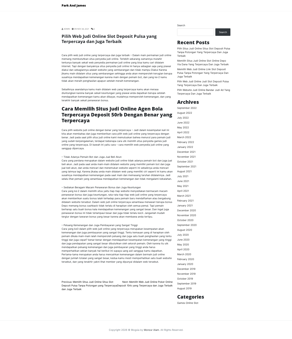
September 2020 (187, 225)
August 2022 (184, 112)
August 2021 (184, 171)
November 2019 (186, 273)
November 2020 (186, 215)
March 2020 (184, 254)
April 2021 (183, 190)
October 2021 (185, 161)
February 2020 (185, 259)
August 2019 (184, 288)
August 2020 (184, 229)
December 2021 (186, 151)
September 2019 (186, 283)
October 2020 (185, 220)
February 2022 (185, 142)
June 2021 (183, 181)
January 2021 (185, 205)
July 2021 (182, 176)
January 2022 (185, 146)
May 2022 (183, 127)
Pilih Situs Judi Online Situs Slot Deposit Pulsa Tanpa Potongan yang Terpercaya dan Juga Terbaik (203, 52)
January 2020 (185, 264)
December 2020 (186, 210)
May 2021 (182, 185)
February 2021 (185, 200)
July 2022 (183, 117)
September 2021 (186, 166)
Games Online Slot (187, 302)
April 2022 (183, 132)
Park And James (74, 5)
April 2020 (183, 249)
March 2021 (184, 195)
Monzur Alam (151, 329)
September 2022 (187, 107)
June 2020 (183, 239)
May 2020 (183, 244)
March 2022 (184, 137)
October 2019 (185, 278)
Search (181, 25)
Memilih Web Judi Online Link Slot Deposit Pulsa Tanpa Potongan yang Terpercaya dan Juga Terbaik (202, 73)
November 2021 (186, 156)
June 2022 (183, 122)
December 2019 (186, 268)
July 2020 (183, 234)
